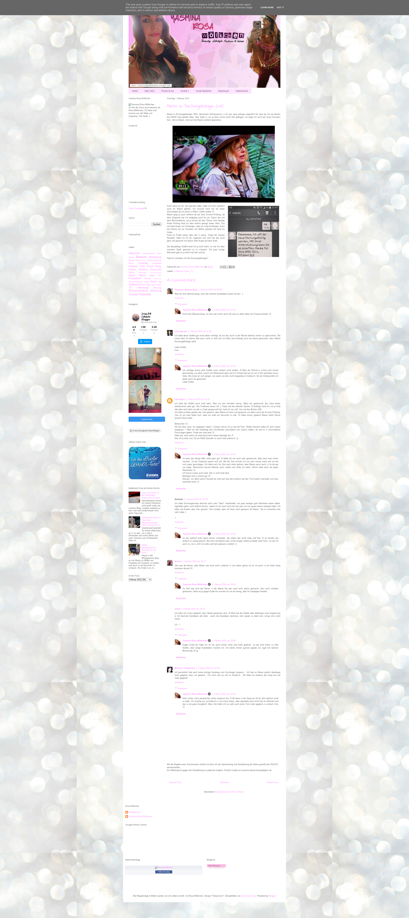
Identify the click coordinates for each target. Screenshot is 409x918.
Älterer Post (272, 782)
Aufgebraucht (148, 253)
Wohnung (155, 290)
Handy (132, 272)
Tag (159, 281)
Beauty (141, 257)
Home (135, 91)
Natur (152, 275)
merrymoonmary (248, 896)
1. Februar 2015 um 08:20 (210, 289)
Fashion (133, 266)
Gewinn (143, 269)
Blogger (272, 896)
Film (142, 266)
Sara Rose (180, 399)
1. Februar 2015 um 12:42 (197, 399)
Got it (280, 7)
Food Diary (154, 266)
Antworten (179, 298)
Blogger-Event (135, 260)
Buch (131, 263)
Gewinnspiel (155, 269)
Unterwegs (142, 287)
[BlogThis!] (224, 266)
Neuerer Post (175, 782)
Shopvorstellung (136, 282)
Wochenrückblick (138, 290)
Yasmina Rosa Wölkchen (194, 310)
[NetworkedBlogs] (164, 867)
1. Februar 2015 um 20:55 (208, 668)
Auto (159, 253)
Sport (153, 281)
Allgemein (134, 253)
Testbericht (135, 284)
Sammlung (157, 279)
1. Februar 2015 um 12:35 (223, 366)
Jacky (177, 609)
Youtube (133, 294)
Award (131, 257)
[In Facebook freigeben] (230, 266)
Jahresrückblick (155, 272)
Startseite (224, 782)
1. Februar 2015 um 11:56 (200, 331)
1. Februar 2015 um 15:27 (194, 561)
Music (142, 275)
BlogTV (144, 260)
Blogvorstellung (154, 260)
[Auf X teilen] (227, 266)
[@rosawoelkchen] (135, 318)
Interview (142, 272)
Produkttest (135, 278)
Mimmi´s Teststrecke (185, 668)
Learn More (267, 7)
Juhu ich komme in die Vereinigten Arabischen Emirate (151, 495)
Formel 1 (185, 91)
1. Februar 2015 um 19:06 (223, 534)
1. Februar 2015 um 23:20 (223, 694)
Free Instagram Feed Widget (146, 431)
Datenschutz (242, 91)
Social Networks (203, 91)
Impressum (223, 91)
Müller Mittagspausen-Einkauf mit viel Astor (149, 549)
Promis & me (167, 91)
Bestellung (155, 257)
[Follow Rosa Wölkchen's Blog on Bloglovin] (216, 868)
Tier (143, 285)
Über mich (149, 91)
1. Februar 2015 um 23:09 (223, 640)
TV (191, 271)
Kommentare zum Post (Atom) (229, 792)
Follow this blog (164, 872)
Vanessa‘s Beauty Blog (186, 289)
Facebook (156, 263)
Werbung (157, 288)
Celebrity (178, 271)
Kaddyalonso (135, 812)
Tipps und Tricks (154, 285)
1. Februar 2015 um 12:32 (223, 310)
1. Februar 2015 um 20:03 (193, 609)
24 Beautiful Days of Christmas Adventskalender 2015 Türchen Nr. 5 (151, 521)
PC (159, 275)
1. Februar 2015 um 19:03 (223, 454)
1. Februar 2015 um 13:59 (196, 499)
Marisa (178, 561)
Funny (186, 271)
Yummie (145, 294)
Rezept (147, 278)
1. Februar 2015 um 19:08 (223, 584)
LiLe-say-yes (181, 331)
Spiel (146, 281)
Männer (132, 275)
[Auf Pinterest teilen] (233, 266)
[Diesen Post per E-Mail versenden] (221, 266)
